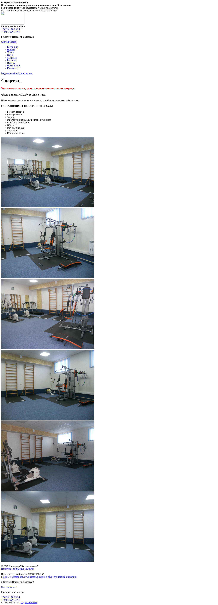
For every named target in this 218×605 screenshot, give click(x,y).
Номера (11, 49)
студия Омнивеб (29, 602)
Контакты (12, 68)
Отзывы (11, 63)
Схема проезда (8, 42)
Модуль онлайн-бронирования (16, 73)
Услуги (10, 52)
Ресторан (11, 60)
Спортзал (12, 57)
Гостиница (12, 47)
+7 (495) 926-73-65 (10, 31)
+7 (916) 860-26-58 (10, 29)
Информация (13, 65)
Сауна (10, 55)
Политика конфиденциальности (17, 569)
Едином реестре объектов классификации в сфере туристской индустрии (40, 577)
